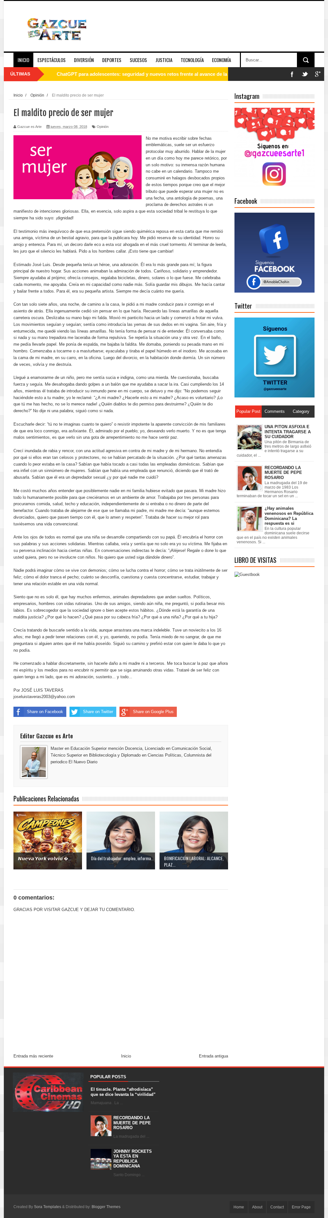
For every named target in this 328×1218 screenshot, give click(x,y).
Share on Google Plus (153, 711)
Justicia (163, 59)
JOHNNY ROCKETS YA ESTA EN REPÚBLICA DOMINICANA (132, 1159)
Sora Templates (47, 1207)
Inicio (23, 59)
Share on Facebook (45, 711)
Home (239, 1207)
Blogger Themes (106, 1207)
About (257, 1207)
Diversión (84, 59)
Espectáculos (51, 59)
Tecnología (192, 59)
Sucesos (138, 59)
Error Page (301, 1207)
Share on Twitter (98, 711)
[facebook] (292, 74)
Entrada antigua (213, 1056)
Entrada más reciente (33, 1056)
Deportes (111, 59)
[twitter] (305, 74)
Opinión (103, 127)
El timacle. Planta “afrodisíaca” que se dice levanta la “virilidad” (123, 1092)
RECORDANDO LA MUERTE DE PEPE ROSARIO (132, 1122)
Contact (277, 1207)
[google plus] (317, 74)
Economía (221, 59)
